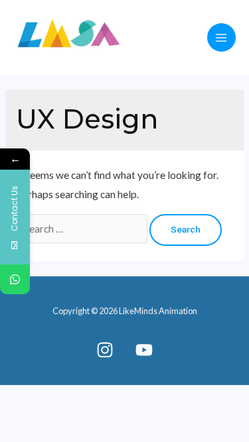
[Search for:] (82, 229)
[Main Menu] (221, 37)
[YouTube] (144, 350)
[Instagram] (105, 350)
